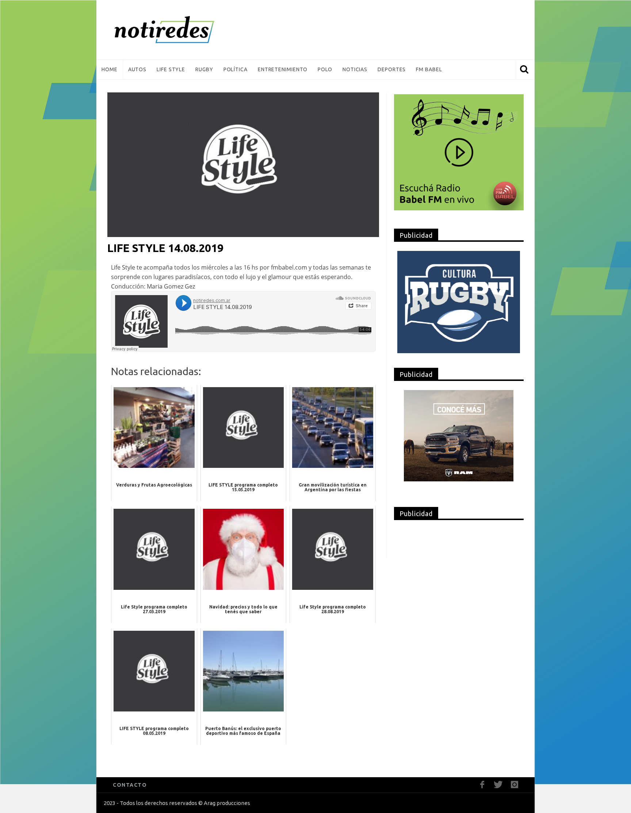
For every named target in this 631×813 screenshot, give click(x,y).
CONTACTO (130, 785)
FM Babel (429, 69)
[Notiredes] (175, 29)
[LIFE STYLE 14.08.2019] (243, 164)
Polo (325, 69)
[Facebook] (482, 784)
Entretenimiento (283, 69)
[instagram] (514, 784)
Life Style (171, 69)
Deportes (392, 69)
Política (235, 69)
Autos (137, 69)
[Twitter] (498, 784)
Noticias (355, 69)
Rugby (204, 69)
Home (110, 69)
